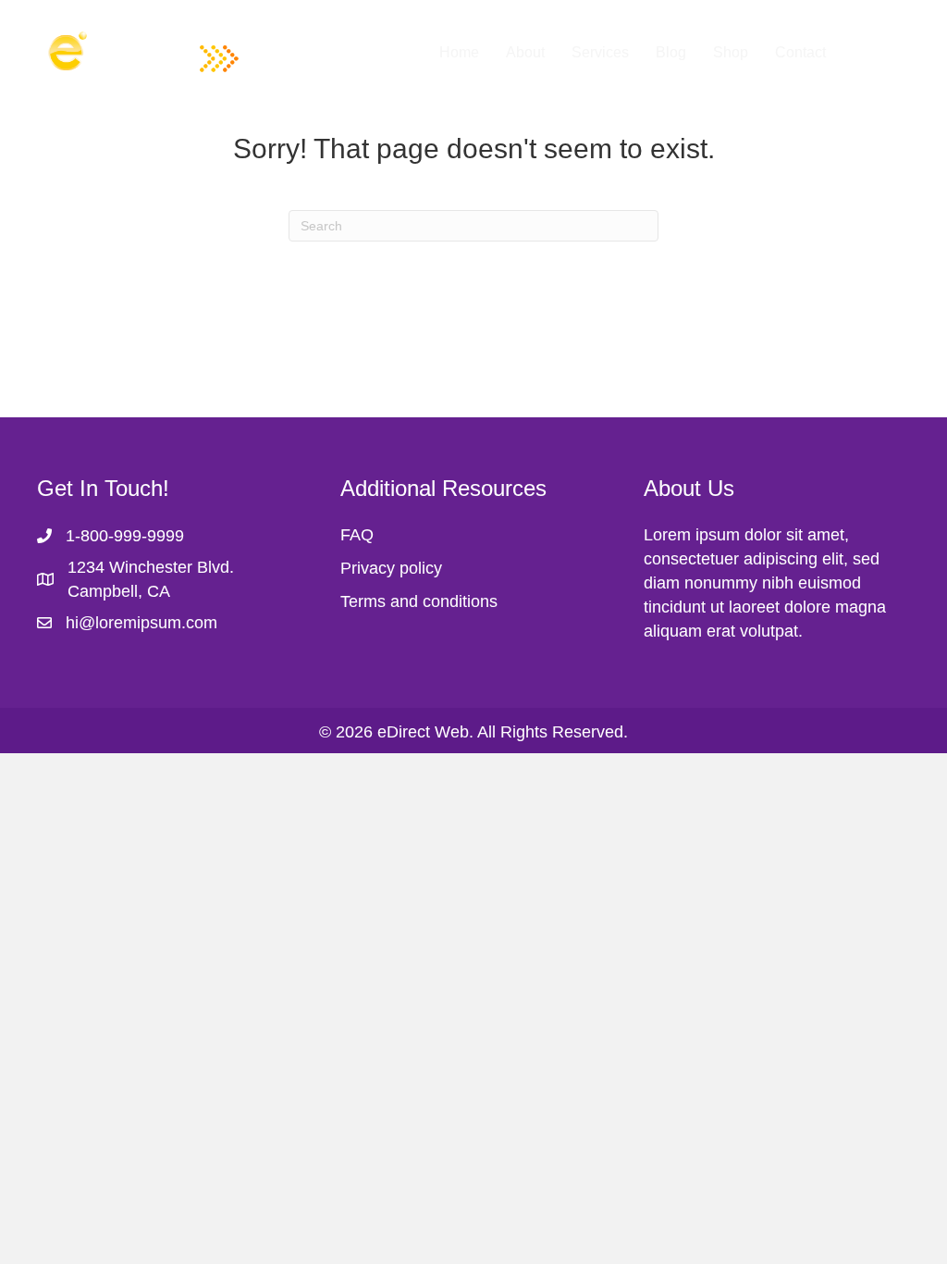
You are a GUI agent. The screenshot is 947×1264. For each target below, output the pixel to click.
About (525, 52)
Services (600, 52)
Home (459, 52)
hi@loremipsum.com (141, 622)
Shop (730, 52)
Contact (800, 52)
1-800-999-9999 (125, 536)
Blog (671, 52)
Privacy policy (391, 568)
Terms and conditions (419, 601)
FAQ (357, 535)
